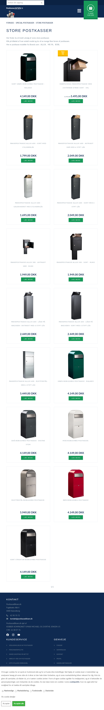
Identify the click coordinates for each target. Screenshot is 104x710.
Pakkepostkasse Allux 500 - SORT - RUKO (76, 262)
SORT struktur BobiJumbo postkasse (28, 559)
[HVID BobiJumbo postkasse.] (76, 424)
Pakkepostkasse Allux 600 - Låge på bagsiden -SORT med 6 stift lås (76, 323)
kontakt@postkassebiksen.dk (21, 619)
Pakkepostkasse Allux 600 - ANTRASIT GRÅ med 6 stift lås (75, 145)
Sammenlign (61, 650)
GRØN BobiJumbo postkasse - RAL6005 (76, 381)
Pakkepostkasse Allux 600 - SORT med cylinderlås (28, 145)
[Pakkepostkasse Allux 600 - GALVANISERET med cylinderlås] (28, 186)
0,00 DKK (90, 15)
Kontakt (60, 654)
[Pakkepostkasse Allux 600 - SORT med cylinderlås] (28, 127)
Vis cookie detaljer (8, 697)
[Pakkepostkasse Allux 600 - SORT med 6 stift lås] (76, 186)
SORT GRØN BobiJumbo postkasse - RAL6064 (28, 86)
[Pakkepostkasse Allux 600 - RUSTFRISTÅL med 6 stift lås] (28, 364)
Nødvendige (9, 691)
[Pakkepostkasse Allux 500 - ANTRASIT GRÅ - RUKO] (28, 245)
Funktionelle (37, 691)
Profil (59, 658)
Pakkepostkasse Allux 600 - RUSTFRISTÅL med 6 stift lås (28, 383)
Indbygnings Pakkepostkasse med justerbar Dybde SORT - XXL (76, 86)
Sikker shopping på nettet (19, 654)
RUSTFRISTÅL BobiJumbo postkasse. (28, 500)
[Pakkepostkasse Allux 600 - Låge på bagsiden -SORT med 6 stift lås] (76, 305)
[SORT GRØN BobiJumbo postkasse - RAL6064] (28, 67)
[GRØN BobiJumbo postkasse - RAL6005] (76, 364)
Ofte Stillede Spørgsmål (18, 663)
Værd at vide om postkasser (19, 658)
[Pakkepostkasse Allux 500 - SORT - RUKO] (76, 245)
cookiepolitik (74, 682)
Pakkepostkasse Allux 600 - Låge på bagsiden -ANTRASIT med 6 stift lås (28, 323)
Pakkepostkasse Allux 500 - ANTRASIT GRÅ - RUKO (28, 264)
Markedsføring (23, 691)
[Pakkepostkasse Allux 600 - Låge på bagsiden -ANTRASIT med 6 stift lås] (28, 305)
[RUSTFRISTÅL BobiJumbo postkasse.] (28, 483)
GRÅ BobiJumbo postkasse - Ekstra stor (28, 442)
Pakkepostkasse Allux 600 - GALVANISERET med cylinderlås (28, 204)
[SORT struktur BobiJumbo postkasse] (28, 543)
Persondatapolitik (16, 650)
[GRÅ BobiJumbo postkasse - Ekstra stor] (28, 424)
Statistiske (49, 691)
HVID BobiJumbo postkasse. (76, 440)
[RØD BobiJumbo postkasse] (76, 483)
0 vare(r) (90, 13)
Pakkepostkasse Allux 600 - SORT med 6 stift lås (75, 204)
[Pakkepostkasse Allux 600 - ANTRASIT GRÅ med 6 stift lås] (76, 127)
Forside (10, 23)
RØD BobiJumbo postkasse (76, 500)
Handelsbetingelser (64, 663)
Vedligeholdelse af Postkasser (21, 645)
